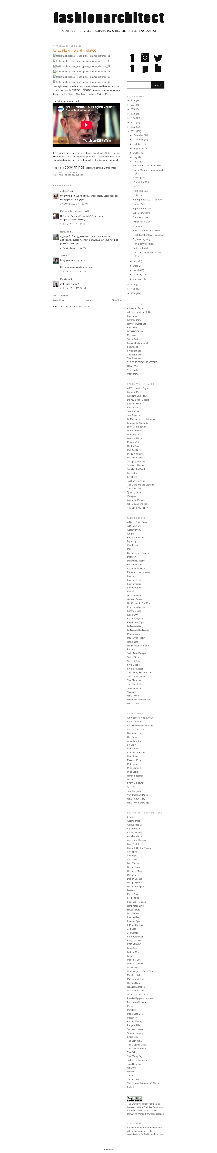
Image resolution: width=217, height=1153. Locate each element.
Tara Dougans (134, 791)
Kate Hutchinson (135, 936)
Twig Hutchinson (135, 1064)
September (139, 148)
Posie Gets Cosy (135, 1014)
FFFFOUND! (133, 898)
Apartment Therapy (136, 840)
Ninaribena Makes (136, 987)
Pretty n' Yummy (135, 454)
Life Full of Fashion (136, 426)
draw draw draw (134, 741)
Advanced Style (135, 308)
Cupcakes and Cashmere (139, 553)
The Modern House (136, 1048)
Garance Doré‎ (134, 595)
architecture (66, 175)
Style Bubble (133, 665)
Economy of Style (136, 568)
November (138, 139)
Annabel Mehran (135, 836)
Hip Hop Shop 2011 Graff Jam (147, 199)
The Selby (132, 1052)
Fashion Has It (134, 403)
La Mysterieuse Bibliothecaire (141, 419)
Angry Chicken (134, 832)
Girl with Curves (135, 599)
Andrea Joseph (134, 721)
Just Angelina (133, 415)
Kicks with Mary (140, 191)
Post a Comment (61, 295)
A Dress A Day (134, 526)
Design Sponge (134, 879)
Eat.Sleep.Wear (135, 564)
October (137, 144)
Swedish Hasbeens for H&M (146, 230)
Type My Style (134, 492)
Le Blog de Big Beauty (138, 630)
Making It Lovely (135, 963)
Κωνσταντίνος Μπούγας (72, 211)
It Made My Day (135, 925)
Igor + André (133, 748)
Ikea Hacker (133, 913)
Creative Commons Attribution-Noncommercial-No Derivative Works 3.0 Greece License (145, 1110)
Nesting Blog (133, 983)
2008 (133, 293)
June (136, 161)
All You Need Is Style (137, 388)
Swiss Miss (133, 1037)
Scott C (131, 787)
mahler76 (64, 191)
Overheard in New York (138, 994)
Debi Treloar (133, 863)
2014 (133, 118)
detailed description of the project (88, 156)
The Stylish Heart (135, 684)
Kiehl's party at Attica (143, 244)
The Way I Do (134, 488)
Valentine (131, 692)
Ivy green (137, 226)
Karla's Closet (134, 611)
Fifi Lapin (131, 745)
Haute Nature (133, 909)
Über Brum (132, 374)
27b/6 (130, 817)
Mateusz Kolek (134, 760)
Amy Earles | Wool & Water (140, 717)
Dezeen (131, 890)
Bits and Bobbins (135, 537)
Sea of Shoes (134, 657)
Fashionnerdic (134, 584)
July (135, 157)
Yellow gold (138, 177)
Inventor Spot (133, 921)
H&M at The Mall (141, 182)
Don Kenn (132, 737)
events (80, 175)
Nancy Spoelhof (135, 775)
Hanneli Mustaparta (136, 324)
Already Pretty (134, 530)
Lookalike (137, 195)
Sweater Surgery (135, 1033)
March (136, 270)
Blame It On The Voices (139, 848)
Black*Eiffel (133, 844)
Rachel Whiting (134, 1021)
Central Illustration (136, 729)
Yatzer (130, 1075)
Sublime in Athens (141, 213)
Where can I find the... (138, 504)
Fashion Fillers (134, 576)
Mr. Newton (132, 335)
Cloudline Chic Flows (137, 396)
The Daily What (134, 1041)
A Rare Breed (133, 821)
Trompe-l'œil (139, 204)
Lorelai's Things (134, 438)
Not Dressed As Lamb (138, 645)
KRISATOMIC (134, 944)
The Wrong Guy (135, 1056)
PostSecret (132, 1017)
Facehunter (132, 316)
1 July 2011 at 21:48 (73, 271)
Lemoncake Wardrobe (138, 423)
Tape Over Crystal (136, 481)
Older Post (117, 300)
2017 (133, 105)
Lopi (67, 172)
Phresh (130, 1006)
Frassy (130, 591)
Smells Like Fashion (137, 469)
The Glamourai (134, 680)
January (137, 279)
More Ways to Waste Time (140, 971)
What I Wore (133, 695)
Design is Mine (134, 871)
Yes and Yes (133, 1079)
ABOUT (65, 31)
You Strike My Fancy (137, 508)
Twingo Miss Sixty (142, 221)
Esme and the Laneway (138, 572)
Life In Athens (134, 430)
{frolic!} (130, 1087)
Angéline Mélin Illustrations (140, 725)
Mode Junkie (133, 634)
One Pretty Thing (135, 990)
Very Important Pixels (137, 795)
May (135, 261)
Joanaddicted (133, 411)
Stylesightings (134, 351)
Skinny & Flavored (136, 465)
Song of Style (134, 661)
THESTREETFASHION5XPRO (142, 362)
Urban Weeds (133, 366)
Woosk (130, 1071)
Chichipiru (132, 851)
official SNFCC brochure (108, 153)
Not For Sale (133, 446)
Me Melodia (133, 967)
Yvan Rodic (132, 370)
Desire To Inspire (135, 886)
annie (62, 255)
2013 (133, 122)
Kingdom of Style (135, 622)
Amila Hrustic (133, 828)
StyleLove (132, 477)
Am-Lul (130, 533)
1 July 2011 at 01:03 (73, 224)
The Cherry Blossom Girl (139, 672)
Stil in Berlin (133, 339)
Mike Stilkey (133, 772)
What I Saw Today (136, 799)
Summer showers (141, 217)
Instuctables (133, 917)
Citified (130, 549)
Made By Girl (133, 959)
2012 (133, 127)
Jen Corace (132, 933)
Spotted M (132, 473)
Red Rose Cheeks (136, 457)
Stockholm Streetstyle (138, 343)
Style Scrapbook (135, 668)
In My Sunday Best (136, 607)
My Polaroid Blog (135, 979)
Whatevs (131, 1068)
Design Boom (133, 867)
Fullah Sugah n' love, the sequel (148, 235)
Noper (130, 779)
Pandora (131, 649)
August (137, 153)
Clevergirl (131, 855)
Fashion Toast (134, 580)
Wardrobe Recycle (136, 500)
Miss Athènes (134, 442)
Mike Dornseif (134, 768)
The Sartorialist (134, 354)
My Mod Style (134, 975)
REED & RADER (135, 783)
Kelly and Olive (134, 940)
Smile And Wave (135, 1029)
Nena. (63, 231)
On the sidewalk (140, 248)
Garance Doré (134, 320)
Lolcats (130, 956)
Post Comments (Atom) (78, 306)
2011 (133, 131)
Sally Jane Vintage (136, 653)
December (138, 135)
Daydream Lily (134, 733)
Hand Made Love (135, 906)
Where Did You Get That (139, 699)
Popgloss (131, 1010)
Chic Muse (132, 545)
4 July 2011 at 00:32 (73, 288)
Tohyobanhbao (134, 688)
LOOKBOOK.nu (135, 331)
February (138, 274)
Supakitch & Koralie (142, 208)
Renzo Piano (80, 90)
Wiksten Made (134, 703)
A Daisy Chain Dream (137, 522)
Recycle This (133, 1025)
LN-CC (136, 186)
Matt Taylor (132, 764)
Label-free (132, 948)
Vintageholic (133, 496)
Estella (63, 279)
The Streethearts (135, 358)
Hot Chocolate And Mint (138, 603)
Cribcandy (132, 859)
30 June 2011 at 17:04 (74, 203)
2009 (133, 289)
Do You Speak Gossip (138, 400)
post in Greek (98, 160)
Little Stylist (133, 434)
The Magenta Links (136, 1044)
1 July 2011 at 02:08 (73, 248)
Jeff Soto (131, 929)
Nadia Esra (132, 642)
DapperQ (131, 557)
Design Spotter (134, 882)
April (136, 266)
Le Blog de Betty (135, 626)
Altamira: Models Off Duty (140, 312)
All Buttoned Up (135, 824)
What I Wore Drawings (138, 802)
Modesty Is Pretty (136, 638)
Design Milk (133, 875)
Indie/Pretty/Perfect (136, 752)
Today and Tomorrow (137, 1060)
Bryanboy (131, 541)
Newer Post (58, 300)
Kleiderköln (132, 327)
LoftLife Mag (133, 952)
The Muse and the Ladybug (140, 484)
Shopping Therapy (136, 461)
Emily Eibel (132, 894)
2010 (133, 284)
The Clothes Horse (136, 676)
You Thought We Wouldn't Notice (143, 1083)
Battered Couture (135, 392)
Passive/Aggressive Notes (140, 998)
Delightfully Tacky (136, 560)
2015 (133, 113)
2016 (133, 109)
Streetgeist (132, 347)
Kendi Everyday (135, 618)
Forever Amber (134, 587)
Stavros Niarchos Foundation (82, 94)
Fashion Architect (148, 1104)
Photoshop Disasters (137, 1002)
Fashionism (133, 407)
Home (88, 300)
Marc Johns (133, 756)
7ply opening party (142, 239)
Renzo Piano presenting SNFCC (148, 165)
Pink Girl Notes (134, 450)
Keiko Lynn (132, 615)
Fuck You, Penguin (136, 902)
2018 (133, 100)
